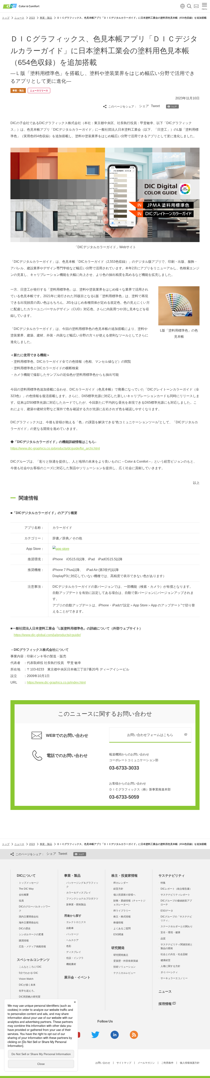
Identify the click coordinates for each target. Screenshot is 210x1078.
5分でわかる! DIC (28, 973)
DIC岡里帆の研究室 (29, 996)
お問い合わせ (102, 1063)
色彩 (68, 946)
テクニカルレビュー (124, 973)
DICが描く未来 (27, 984)
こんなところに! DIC (30, 966)
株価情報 (118, 922)
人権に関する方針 (170, 966)
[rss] (134, 1035)
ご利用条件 (167, 1063)
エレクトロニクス (76, 922)
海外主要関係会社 (29, 922)
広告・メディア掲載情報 (32, 946)
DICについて (26, 875)
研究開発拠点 (120, 954)
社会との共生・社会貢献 (174, 954)
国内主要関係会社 (29, 916)
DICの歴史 (25, 928)
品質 (163, 938)
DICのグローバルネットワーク (34, 908)
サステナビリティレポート (175, 894)
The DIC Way (26, 888)
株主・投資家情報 (124, 875)
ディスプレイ (73, 952)
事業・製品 (72, 875)
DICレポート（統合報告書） (176, 888)
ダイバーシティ (169, 972)
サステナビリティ (172, 875)
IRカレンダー (120, 882)
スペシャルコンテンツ (33, 959)
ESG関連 (118, 934)
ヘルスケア (72, 940)
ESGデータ (167, 910)
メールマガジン (146, 1063)
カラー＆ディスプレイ (78, 892)
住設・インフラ (74, 958)
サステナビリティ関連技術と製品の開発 (177, 946)
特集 (163, 882)
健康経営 (165, 960)
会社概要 (24, 894)
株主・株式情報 (122, 916)
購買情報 (24, 940)
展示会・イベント (77, 977)
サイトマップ (123, 1063)
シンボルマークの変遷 (31, 934)
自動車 (70, 928)
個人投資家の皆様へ (124, 894)
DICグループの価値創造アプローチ (176, 902)
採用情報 (165, 1004)
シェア (144, 106)
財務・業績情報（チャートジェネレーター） (129, 902)
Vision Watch (26, 978)
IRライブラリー (122, 910)
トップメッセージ (29, 882)
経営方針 (118, 888)
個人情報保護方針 (190, 1063)
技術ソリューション (124, 966)
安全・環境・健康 (170, 932)
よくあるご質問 (122, 928)
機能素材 (71, 964)
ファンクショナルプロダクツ (82, 898)
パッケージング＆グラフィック (82, 884)
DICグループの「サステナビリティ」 (176, 918)
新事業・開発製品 (76, 904)
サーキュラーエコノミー (174, 978)
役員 (21, 900)
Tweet (155, 106)
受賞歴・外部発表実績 (125, 960)
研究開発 (117, 948)
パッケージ (72, 934)
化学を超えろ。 (27, 990)
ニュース (165, 991)
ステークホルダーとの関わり (177, 926)
